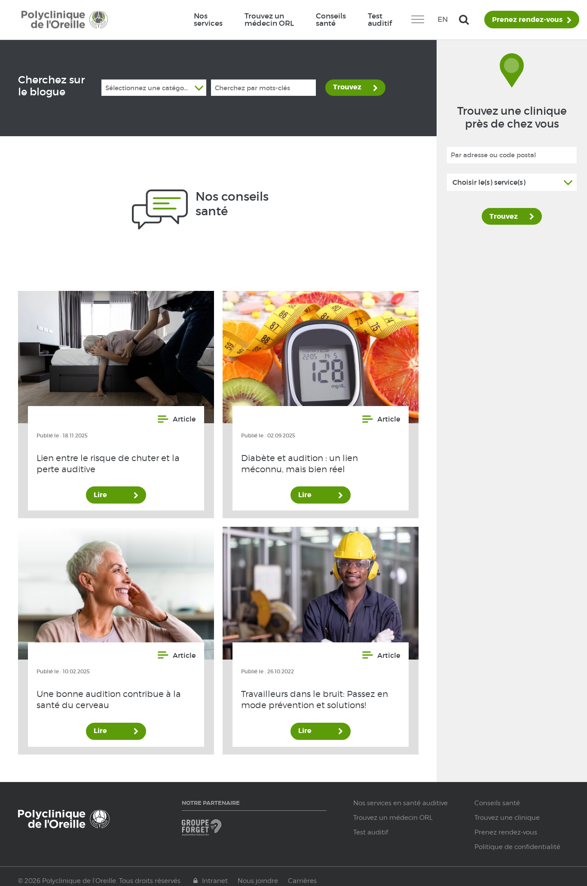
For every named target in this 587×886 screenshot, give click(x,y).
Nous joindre (258, 881)
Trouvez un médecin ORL (269, 19)
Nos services (208, 19)
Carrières (302, 881)
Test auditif (380, 19)
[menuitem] (208, 20)
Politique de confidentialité (517, 847)
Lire (100, 494)
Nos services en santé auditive (400, 803)
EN (442, 19)
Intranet (215, 881)
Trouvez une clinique (507, 818)
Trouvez (347, 87)
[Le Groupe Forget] (216, 831)
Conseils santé (331, 19)
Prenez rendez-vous (527, 19)
